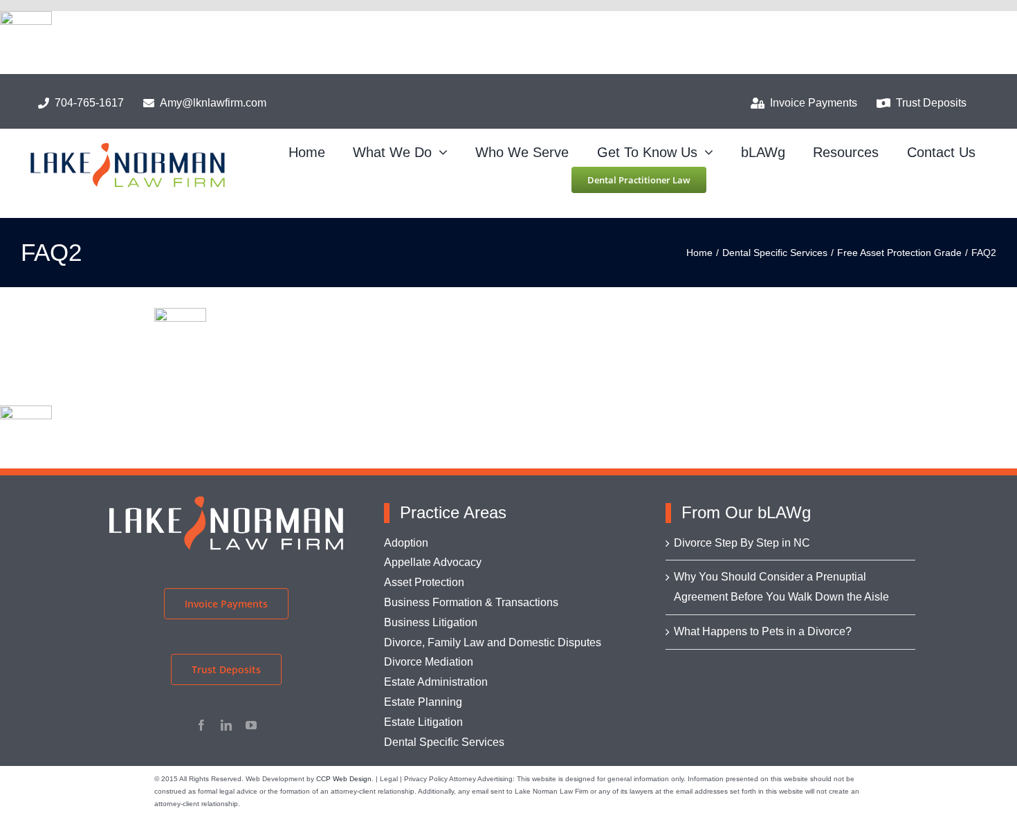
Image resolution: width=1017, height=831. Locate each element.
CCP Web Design (344, 779)
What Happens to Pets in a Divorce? (763, 631)
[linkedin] (226, 725)
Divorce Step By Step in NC (742, 543)
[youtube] (251, 725)
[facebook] (201, 725)
